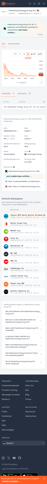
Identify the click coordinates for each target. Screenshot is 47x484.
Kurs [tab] (3, 44)
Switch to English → (11, 481)
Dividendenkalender (10, 385)
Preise (4, 411)
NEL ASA (13, 253)
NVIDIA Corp (15, 230)
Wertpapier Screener (11, 394)
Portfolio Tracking (9, 390)
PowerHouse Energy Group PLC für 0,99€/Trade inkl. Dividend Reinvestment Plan (24, 171)
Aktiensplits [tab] (24, 93)
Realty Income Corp (18, 223)
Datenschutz (30, 416)
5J (28, 54)
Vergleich (22, 82)
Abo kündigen (8, 430)
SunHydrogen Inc (17, 268)
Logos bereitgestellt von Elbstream (15, 469)
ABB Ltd (13, 260)
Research (6, 399)
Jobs (27, 390)
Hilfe (4, 425)
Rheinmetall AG (16, 245)
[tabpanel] (23, 68)
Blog (27, 394)
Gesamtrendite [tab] (14, 44)
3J (24, 54)
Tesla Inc (14, 238)
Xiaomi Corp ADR (17, 283)
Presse (28, 399)
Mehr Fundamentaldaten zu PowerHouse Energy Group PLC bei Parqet (24, 181)
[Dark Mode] (34, 4)
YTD (15, 54)
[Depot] (39, 4)
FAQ (3, 420)
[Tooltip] (29, 151)
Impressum (30, 411)
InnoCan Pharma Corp (19, 275)
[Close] (44, 478)
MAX (34, 54)
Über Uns (29, 385)
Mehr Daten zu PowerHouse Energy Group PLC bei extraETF (24, 186)
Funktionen (7, 416)
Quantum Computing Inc (20, 290)
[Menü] (44, 3)
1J (20, 54)
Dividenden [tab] (8, 93)
